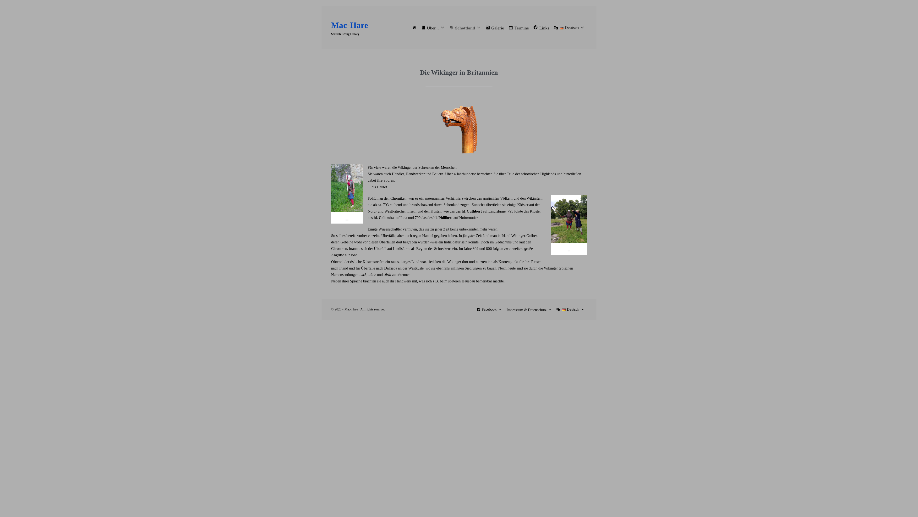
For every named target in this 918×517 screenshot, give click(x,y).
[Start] (414, 28)
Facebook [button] (489, 309)
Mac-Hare (349, 25)
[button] (433, 28)
